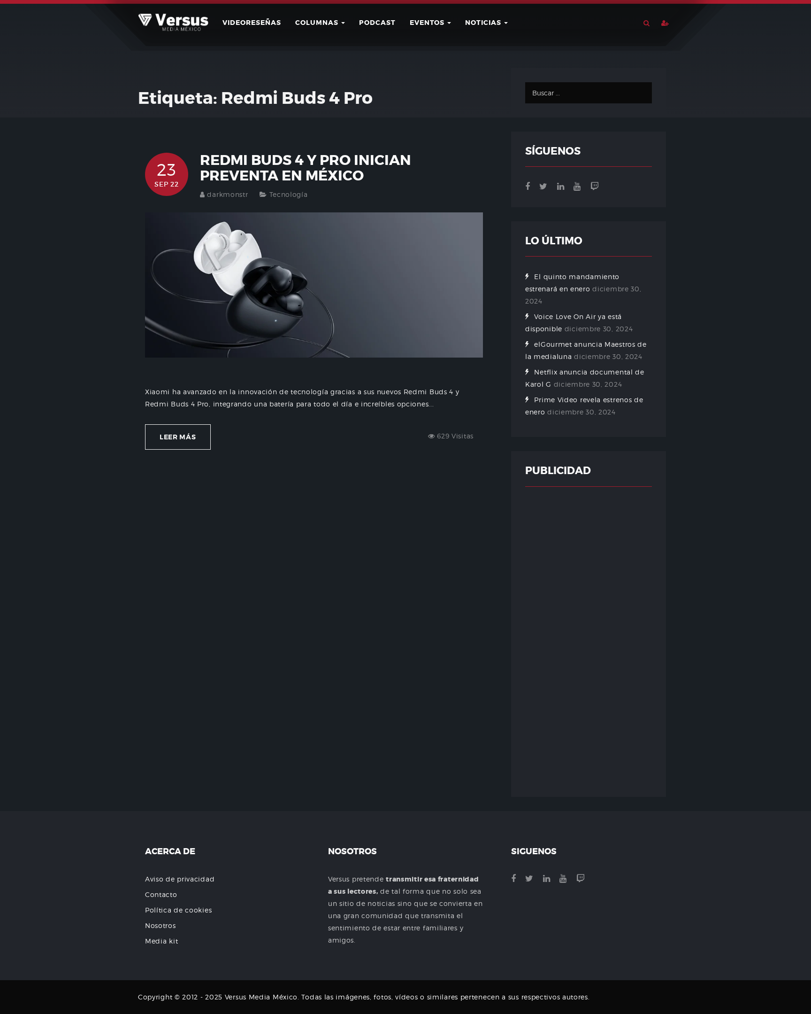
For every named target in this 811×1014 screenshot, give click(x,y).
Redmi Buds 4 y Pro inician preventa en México (305, 168)
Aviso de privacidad (179, 879)
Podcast (377, 22)
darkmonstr (227, 194)
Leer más (178, 437)
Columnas (317, 22)
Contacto (161, 894)
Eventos (428, 22)
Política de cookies (178, 910)
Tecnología (288, 194)
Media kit (161, 941)
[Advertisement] (588, 642)
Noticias (484, 22)
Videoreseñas (251, 22)
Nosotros (160, 925)
